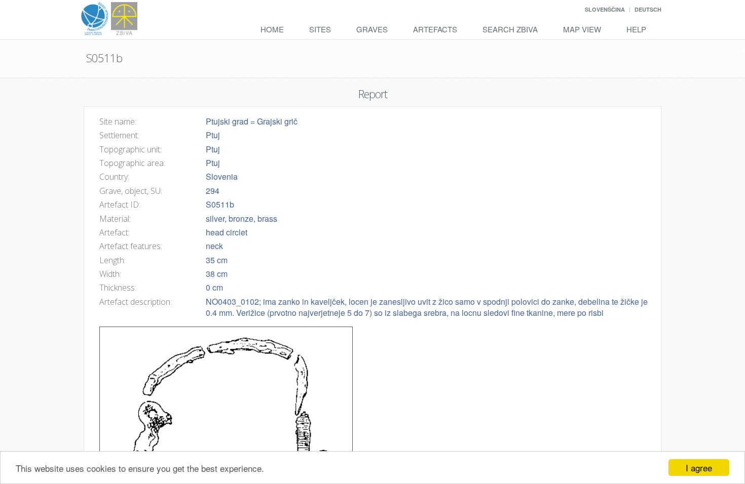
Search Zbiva (510, 29)
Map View (582, 29)
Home (272, 29)
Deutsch (648, 9)
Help (636, 29)
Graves (372, 29)
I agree (699, 467)
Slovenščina (605, 9)
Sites (320, 29)
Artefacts (435, 29)
